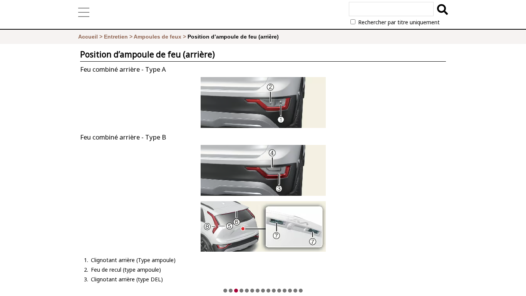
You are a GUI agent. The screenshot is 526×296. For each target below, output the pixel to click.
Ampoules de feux (157, 37)
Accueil (88, 37)
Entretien (116, 37)
